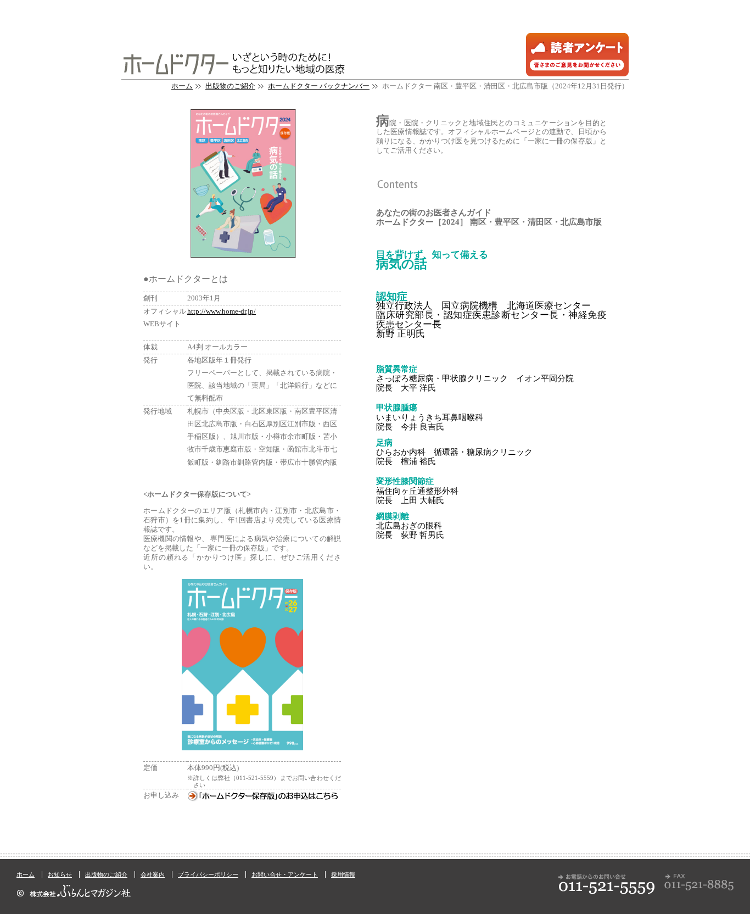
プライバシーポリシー (208, 874)
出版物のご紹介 (230, 86)
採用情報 (343, 874)
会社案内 (153, 874)
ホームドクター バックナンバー (319, 86)
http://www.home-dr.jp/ (221, 311)
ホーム (182, 86)
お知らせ (60, 874)
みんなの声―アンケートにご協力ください (577, 55)
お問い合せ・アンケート (284, 874)
